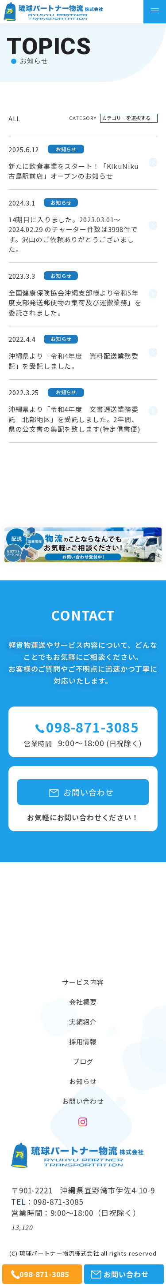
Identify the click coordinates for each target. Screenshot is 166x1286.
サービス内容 (83, 982)
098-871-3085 (92, 727)
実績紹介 (83, 1021)
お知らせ (83, 1081)
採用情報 (83, 1041)
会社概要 (83, 1001)
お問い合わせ (83, 1101)
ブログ (83, 1061)
